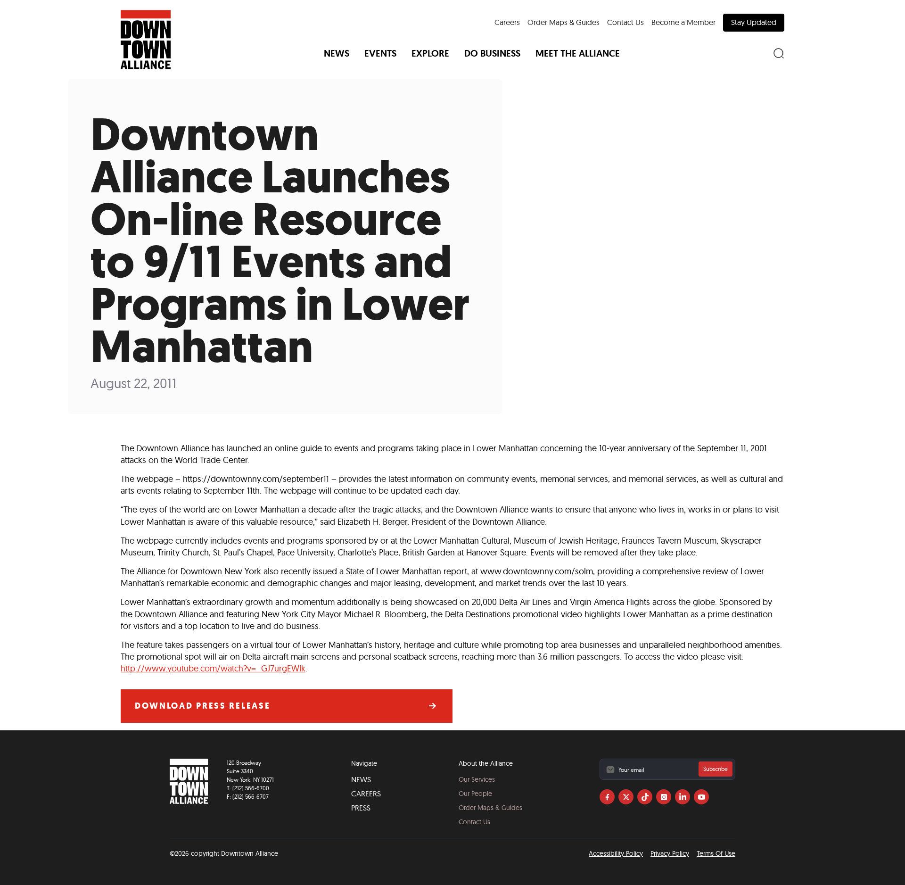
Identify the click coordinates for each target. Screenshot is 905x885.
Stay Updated (753, 22)
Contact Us (625, 22)
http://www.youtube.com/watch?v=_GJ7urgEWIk (213, 668)
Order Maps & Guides (563, 22)
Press (360, 807)
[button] (336, 53)
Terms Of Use (716, 853)
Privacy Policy (669, 853)
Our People (475, 793)
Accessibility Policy (616, 853)
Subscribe (715, 768)
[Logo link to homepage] (146, 39)
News (361, 779)
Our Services (477, 779)
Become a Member (683, 22)
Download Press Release (202, 705)
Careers (507, 22)
